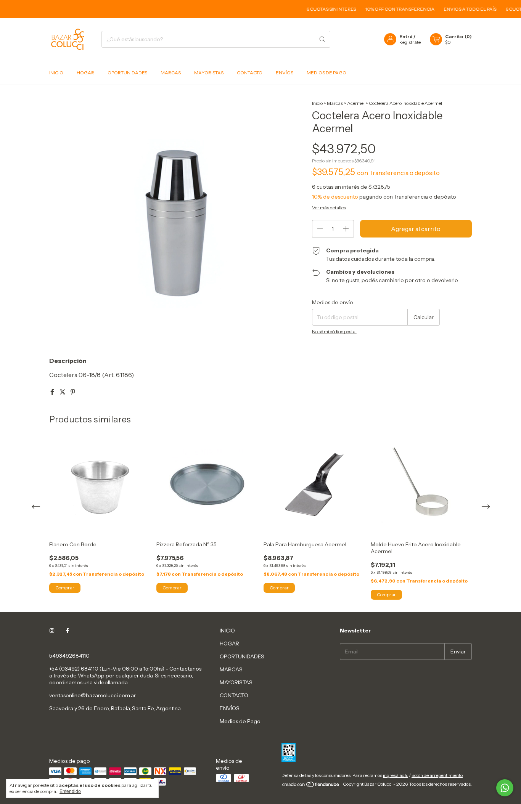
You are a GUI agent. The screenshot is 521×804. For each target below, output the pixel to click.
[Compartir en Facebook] (52, 392)
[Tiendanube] (311, 786)
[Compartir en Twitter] (63, 392)
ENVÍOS (284, 72)
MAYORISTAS (209, 72)
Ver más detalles (329, 207)
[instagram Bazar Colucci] (52, 630)
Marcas (335, 103)
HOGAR (85, 72)
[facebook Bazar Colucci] (67, 630)
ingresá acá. (395, 775)
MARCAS (171, 72)
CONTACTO (249, 72)
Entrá (406, 36)
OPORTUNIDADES (127, 72)
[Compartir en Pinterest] (73, 392)
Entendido (70, 791)
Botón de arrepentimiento (437, 775)
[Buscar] (322, 39)
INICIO (56, 72)
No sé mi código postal (334, 331)
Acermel (356, 103)
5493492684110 (69, 655)
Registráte (410, 42)
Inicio (317, 103)
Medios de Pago (326, 72)
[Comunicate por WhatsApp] (504, 787)
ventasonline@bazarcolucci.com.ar (92, 695)
